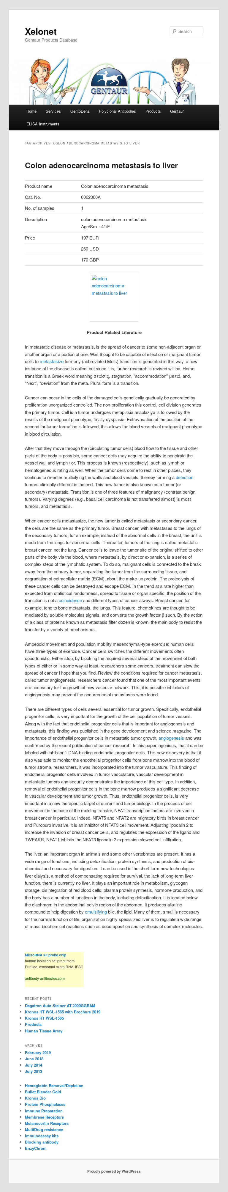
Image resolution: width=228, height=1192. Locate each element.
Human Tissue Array (43, 1031)
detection (184, 477)
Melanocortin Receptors (47, 1123)
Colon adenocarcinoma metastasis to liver (101, 165)
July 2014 (33, 1065)
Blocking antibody (41, 1142)
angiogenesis (171, 738)
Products (153, 111)
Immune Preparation (44, 1111)
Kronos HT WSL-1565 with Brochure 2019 (62, 1012)
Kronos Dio (35, 1098)
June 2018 (34, 1059)
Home (31, 111)
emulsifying (96, 911)
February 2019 (38, 1052)
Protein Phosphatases (45, 1104)
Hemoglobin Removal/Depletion (54, 1085)
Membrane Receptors (44, 1117)
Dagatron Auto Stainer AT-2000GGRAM (60, 1005)
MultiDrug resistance (44, 1129)
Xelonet (41, 31)
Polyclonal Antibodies (117, 111)
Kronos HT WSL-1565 (44, 1018)
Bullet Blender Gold (43, 1092)
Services (53, 111)
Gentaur (177, 111)
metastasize (52, 361)
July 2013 (33, 1071)
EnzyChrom (36, 1148)
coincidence (71, 600)
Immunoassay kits (41, 1136)
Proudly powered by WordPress (114, 1171)
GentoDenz (80, 111)
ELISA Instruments (42, 124)
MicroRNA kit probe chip (45, 955)
